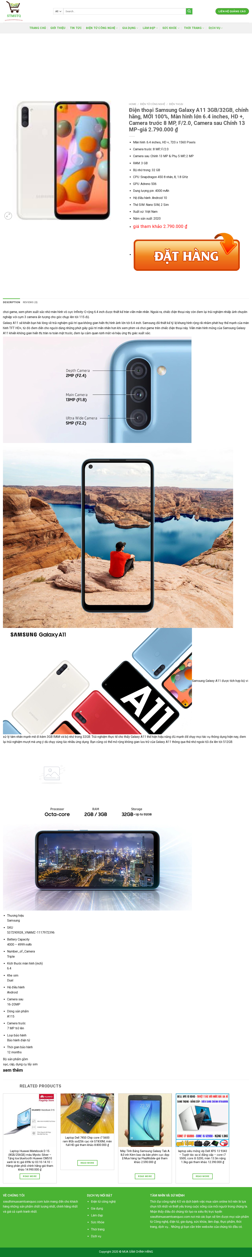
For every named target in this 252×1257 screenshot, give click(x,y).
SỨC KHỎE (169, 28)
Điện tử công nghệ (103, 1201)
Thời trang (98, 1229)
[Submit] (189, 11)
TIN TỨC (76, 28)
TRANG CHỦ (37, 28)
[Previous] (3, 1140)
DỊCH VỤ (214, 28)
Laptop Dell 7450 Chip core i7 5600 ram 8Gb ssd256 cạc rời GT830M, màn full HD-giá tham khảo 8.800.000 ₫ (87, 1141)
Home (132, 104)
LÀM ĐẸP (149, 28)
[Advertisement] (126, 63)
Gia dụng (97, 1208)
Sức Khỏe (97, 1222)
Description (11, 302)
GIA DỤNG (129, 28)
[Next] (229, 1140)
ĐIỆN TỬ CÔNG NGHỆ (100, 28)
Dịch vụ (96, 1236)
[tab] (11, 302)
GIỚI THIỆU (58, 28)
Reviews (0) (30, 302)
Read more (30, 1176)
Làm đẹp (97, 1215)
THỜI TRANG (193, 28)
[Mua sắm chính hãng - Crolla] (25, 11)
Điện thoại (176, 104)
